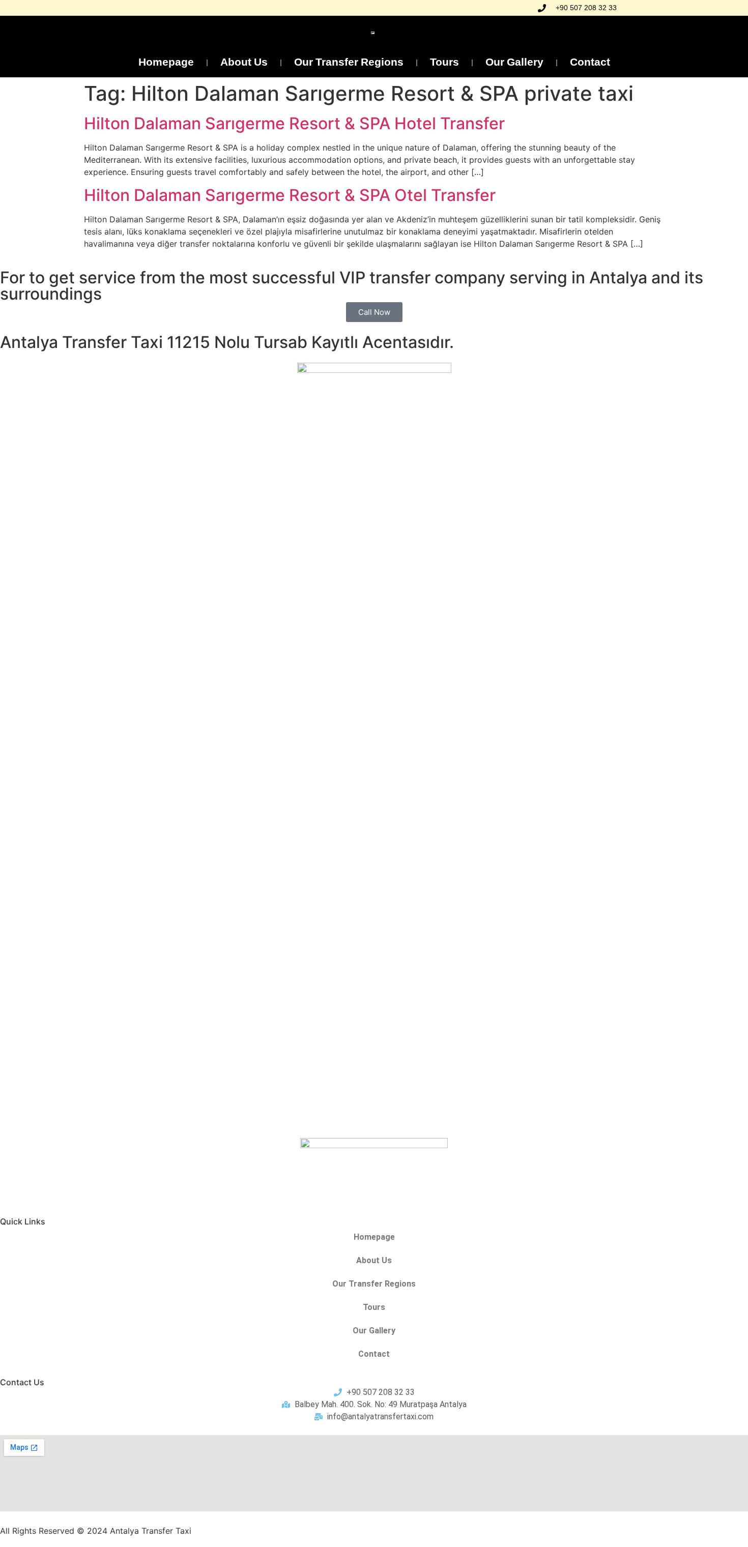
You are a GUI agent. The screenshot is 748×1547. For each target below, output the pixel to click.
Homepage (166, 62)
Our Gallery (514, 62)
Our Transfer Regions (349, 62)
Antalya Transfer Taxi (150, 1531)
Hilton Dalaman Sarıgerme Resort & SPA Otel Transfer (290, 195)
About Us (244, 62)
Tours (444, 62)
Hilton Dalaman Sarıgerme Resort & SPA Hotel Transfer (294, 123)
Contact (590, 62)
